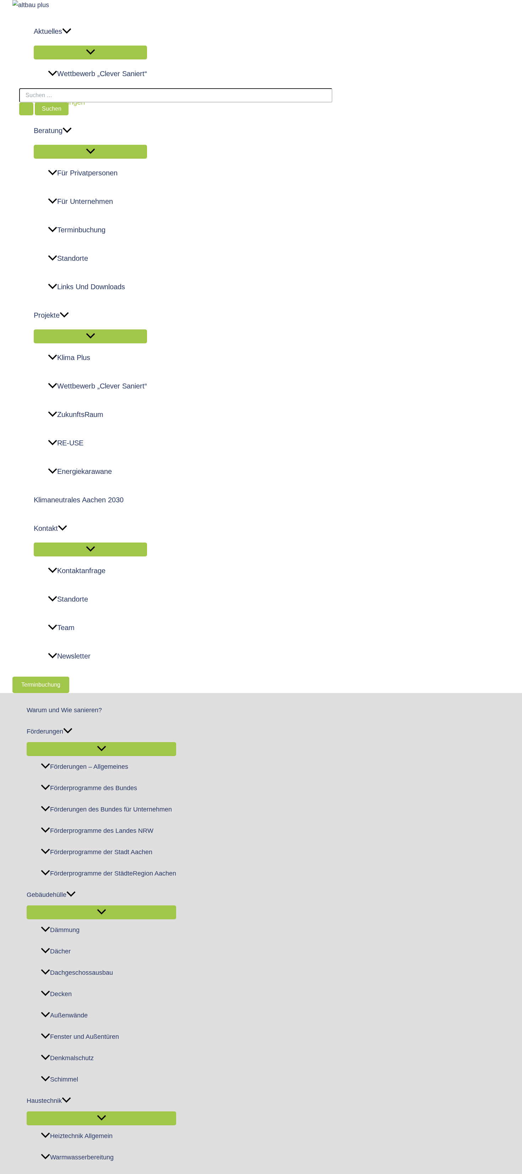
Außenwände (69, 1015)
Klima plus (73, 357)
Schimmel (64, 1079)
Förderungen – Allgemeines (89, 766)
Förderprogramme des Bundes (93, 788)
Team (66, 627)
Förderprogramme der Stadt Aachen (101, 852)
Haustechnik (44, 1100)
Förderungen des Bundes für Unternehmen (111, 809)
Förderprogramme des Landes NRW (101, 830)
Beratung (48, 130)
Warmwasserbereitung (82, 1157)
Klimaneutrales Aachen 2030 (79, 500)
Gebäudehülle (46, 894)
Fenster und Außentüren (84, 1036)
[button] (66, 31)
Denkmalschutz (72, 1058)
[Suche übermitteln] (26, 108)
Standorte (72, 258)
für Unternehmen (85, 201)
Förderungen (45, 731)
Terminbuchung (81, 230)
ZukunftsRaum (80, 414)
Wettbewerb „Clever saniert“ (102, 74)
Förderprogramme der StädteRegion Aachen (113, 873)
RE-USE (70, 443)
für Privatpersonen (87, 173)
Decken (61, 994)
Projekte (47, 315)
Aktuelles (48, 31)
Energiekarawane (84, 471)
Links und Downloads (91, 287)
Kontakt (46, 528)
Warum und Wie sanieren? (64, 710)
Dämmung (65, 930)
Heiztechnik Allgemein (81, 1135)
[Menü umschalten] (90, 52)
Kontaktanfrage (81, 571)
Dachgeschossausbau (81, 972)
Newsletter (74, 656)
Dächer (60, 951)
